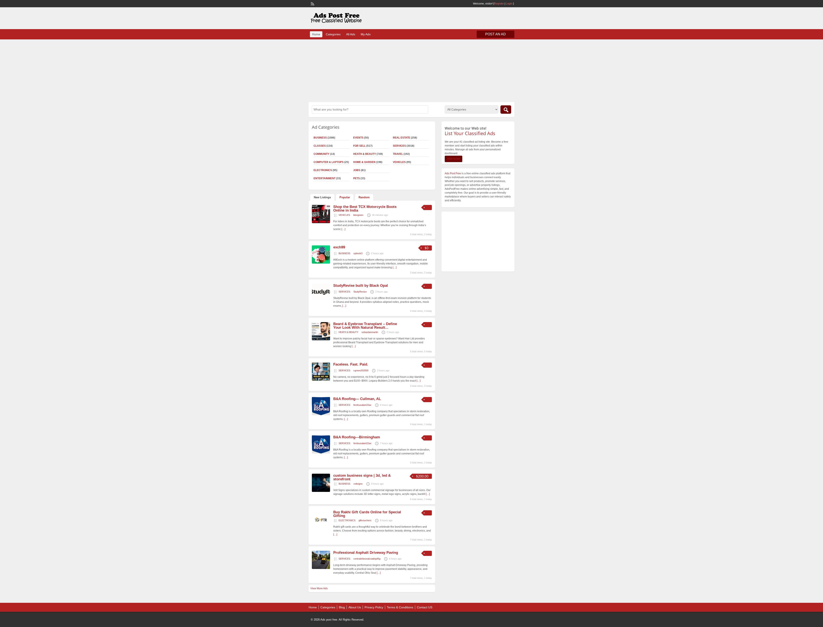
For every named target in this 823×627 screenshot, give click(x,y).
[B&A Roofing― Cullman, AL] (321, 414)
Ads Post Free (453, 173)
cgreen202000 (360, 370)
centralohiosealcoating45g (366, 558)
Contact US (424, 607)
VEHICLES (399, 162)
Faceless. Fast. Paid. (350, 364)
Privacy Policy (374, 607)
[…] (343, 229)
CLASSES (320, 145)
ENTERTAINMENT (324, 178)
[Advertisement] (411, 70)
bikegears (358, 215)
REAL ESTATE (401, 137)
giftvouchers (365, 520)
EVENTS (358, 137)
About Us (354, 607)
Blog (342, 607)
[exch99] (321, 262)
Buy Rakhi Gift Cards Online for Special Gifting (367, 514)
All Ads (350, 34)
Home (316, 34)
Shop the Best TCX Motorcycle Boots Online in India (364, 208)
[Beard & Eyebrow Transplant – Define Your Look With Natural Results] (321, 339)
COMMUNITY (321, 153)
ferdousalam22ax (362, 405)
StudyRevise (360, 291)
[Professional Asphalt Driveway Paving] (321, 568)
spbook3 (357, 253)
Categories (333, 34)
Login (509, 3)
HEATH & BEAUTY (364, 153)
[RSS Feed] (312, 3)
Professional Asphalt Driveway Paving (365, 553)
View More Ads (319, 588)
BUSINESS (320, 137)
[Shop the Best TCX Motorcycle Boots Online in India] (321, 222)
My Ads (366, 34)
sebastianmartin (370, 332)
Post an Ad (495, 34)
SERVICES (399, 145)
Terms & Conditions (400, 607)
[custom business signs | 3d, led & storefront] (321, 491)
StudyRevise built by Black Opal (360, 286)
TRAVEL (398, 153)
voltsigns (358, 483)
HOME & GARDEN (364, 162)
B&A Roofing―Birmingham (356, 437)
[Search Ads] (505, 109)
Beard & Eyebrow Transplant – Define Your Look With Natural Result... (365, 326)
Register (499, 3)
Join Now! (453, 158)
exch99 (339, 247)
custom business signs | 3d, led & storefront (362, 477)
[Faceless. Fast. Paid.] (321, 379)
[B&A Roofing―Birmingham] (321, 452)
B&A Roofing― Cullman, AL (357, 399)
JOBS (356, 170)
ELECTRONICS (323, 170)
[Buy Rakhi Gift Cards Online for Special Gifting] (321, 527)
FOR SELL (359, 145)
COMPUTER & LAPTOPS (329, 162)
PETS (356, 178)
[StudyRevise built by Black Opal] (321, 298)
